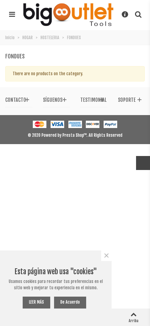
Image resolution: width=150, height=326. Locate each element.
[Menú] (11, 14)
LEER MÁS (36, 302)
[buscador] (138, 14)
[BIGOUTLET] (68, 14)
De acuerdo (70, 302)
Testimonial (93, 100)
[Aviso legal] (125, 14)
